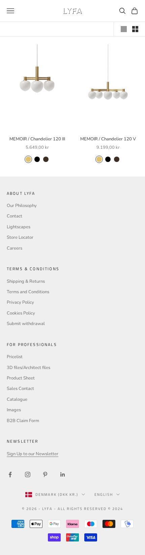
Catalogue (17, 399)
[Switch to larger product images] (124, 29)
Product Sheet (21, 378)
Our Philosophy (22, 206)
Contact (14, 216)
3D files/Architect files (28, 368)
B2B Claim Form (23, 421)
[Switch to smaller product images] (135, 29)
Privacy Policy (20, 302)
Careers (14, 248)
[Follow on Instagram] (27, 474)
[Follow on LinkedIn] (62, 474)
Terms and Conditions (28, 292)
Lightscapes (18, 227)
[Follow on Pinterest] (45, 474)
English (103, 494)
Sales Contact (20, 389)
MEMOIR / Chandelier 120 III (37, 139)
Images (14, 410)
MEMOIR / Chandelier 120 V (108, 139)
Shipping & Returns (26, 281)
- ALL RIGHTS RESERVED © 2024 (88, 508)
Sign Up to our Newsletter (32, 454)
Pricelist (15, 357)
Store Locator (20, 237)
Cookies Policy (21, 313)
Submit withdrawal (26, 324)
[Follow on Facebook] (10, 474)
